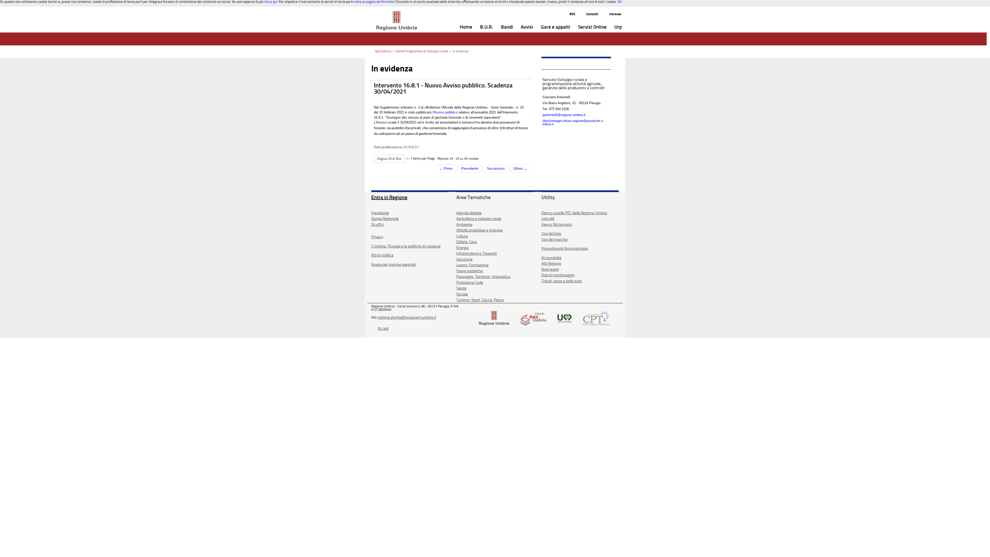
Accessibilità (551, 258)
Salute (461, 288)
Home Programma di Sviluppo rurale (421, 51)
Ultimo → (520, 168)
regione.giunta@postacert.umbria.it (407, 317)
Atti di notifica (382, 255)
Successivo (496, 168)
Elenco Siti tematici (556, 224)
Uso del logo (551, 233)
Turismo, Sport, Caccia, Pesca (480, 300)
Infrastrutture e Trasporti (476, 253)
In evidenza (460, 51)
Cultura (462, 236)
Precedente (469, 168)
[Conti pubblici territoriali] (596, 318)
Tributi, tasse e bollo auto (561, 281)
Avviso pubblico (446, 112)
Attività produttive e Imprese (479, 230)
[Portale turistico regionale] (564, 318)
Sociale (462, 294)
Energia (462, 247)
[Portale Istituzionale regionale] (494, 318)
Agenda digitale (469, 213)
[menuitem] (466, 27)
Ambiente (464, 224)
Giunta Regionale (385, 218)
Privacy (377, 237)
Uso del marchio (554, 239)
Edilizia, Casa (466, 242)
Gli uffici (377, 224)
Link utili (547, 218)
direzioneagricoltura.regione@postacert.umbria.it (572, 122)
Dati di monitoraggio (557, 275)
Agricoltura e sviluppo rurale (478, 218)
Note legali (550, 269)
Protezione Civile (469, 282)
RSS (572, 14)
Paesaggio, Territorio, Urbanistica (483, 276)
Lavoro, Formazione (472, 265)
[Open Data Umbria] (533, 318)
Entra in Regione (389, 197)
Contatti (592, 14)
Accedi (383, 328)
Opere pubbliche (469, 271)
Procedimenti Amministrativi (564, 248)
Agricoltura (383, 51)
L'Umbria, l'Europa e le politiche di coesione (406, 246)
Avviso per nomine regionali (393, 264)
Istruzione (464, 259)
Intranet (615, 14)
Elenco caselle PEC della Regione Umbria (574, 213)
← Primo (445, 168)
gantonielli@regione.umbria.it (563, 115)
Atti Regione (551, 263)
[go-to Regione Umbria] (397, 13)
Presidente (380, 213)
